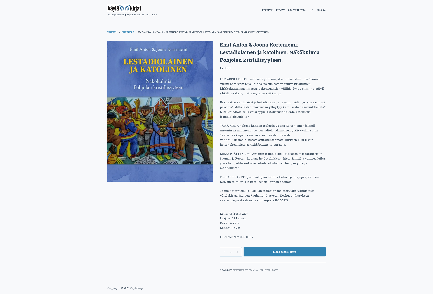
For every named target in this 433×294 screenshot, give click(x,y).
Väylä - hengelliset (263, 270)
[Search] (312, 10)
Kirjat (280, 10)
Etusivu (267, 10)
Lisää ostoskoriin (284, 251)
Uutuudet (240, 270)
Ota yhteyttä (297, 10)
